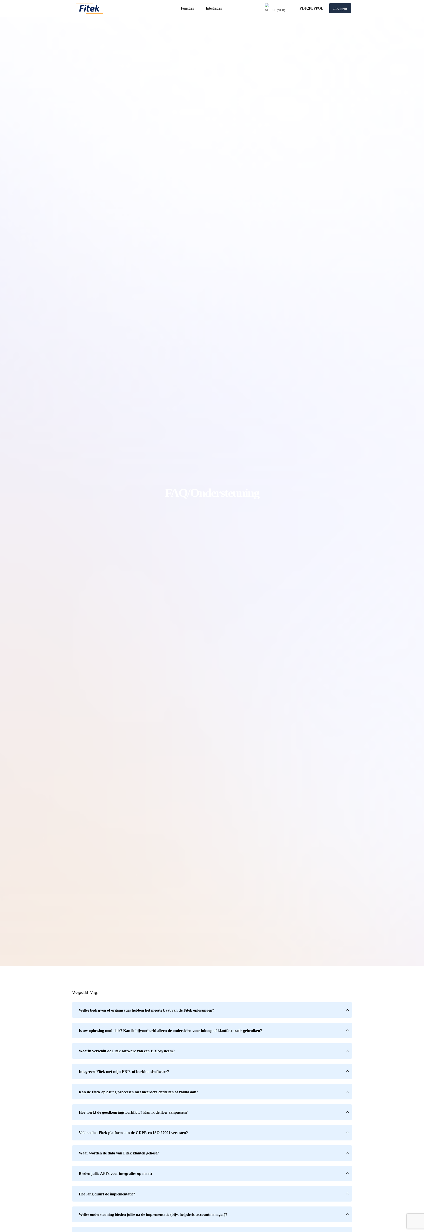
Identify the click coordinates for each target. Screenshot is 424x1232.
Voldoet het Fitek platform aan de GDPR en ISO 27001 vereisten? (133, 1133)
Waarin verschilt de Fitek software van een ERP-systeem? (127, 1051)
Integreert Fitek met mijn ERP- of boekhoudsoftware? (124, 1072)
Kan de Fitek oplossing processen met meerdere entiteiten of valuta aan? (138, 1092)
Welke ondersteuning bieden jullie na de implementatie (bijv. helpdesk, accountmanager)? (153, 1214)
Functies (187, 8)
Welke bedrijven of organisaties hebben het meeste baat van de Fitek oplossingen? (146, 1010)
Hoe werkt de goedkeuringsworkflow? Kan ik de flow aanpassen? (133, 1112)
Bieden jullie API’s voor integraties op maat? (116, 1173)
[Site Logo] (89, 8)
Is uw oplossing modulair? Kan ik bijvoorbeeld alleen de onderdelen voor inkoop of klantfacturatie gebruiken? (170, 1031)
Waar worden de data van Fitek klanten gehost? (119, 1153)
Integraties (214, 8)
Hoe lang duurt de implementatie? (107, 1194)
